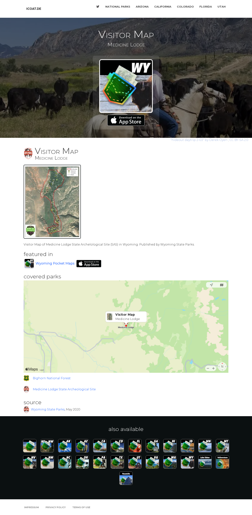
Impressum (31, 507)
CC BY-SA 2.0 (238, 140)
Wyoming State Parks (48, 409)
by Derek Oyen (199, 140)
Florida (205, 6)
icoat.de (33, 9)
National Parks (117, 6)
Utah (222, 6)
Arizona (142, 6)
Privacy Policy (56, 507)
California (162, 6)
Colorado (185, 6)
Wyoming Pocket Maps (55, 263)
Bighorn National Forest (52, 378)
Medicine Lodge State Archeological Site (64, 389)
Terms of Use (81, 507)
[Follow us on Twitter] (98, 7)
